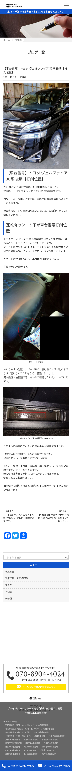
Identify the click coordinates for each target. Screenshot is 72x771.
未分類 (8, 598)
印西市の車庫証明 (32, 743)
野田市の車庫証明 (12, 750)
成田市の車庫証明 (12, 739)
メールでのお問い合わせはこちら (38, 686)
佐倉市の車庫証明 (31, 739)
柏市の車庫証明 (30, 750)
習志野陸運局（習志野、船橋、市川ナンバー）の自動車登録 (29, 729)
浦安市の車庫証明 (12, 747)
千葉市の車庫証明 (47, 750)
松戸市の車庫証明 (49, 754)
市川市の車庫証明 (31, 754)
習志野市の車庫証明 (50, 739)
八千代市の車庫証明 (57, 736)
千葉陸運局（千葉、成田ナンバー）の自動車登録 (25, 736)
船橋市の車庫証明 (12, 754)
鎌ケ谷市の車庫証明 (50, 747)
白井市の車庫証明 (51, 743)
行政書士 (9, 571)
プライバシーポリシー (19, 708)
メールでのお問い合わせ (54, 765)
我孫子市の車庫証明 (13, 743)
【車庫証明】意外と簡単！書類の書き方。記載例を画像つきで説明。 (18, 518)
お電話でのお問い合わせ (18, 765)
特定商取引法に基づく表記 (48, 708)
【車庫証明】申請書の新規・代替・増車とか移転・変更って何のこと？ (53, 518)
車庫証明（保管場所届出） (18, 578)
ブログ (8, 585)
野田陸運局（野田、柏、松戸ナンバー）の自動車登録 (27, 725)
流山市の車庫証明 (31, 747)
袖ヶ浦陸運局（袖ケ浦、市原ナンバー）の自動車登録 (27, 732)
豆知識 (23, 77)
